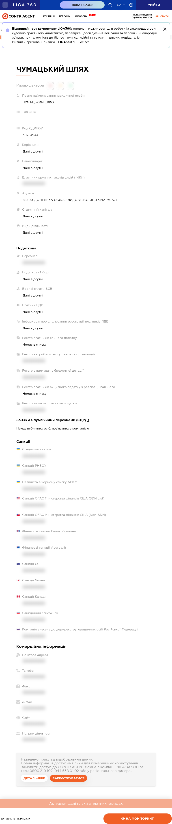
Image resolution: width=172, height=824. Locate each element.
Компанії (49, 16)
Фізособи (82, 16)
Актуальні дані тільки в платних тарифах (86, 803)
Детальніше (34, 778)
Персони (65, 16)
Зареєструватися (68, 778)
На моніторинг (139, 818)
